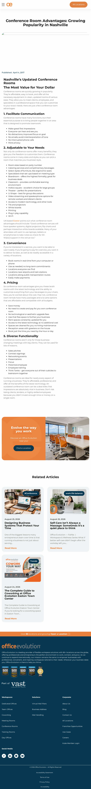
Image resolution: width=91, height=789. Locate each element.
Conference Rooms (10, 726)
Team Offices (7, 709)
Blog (64, 709)
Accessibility (45, 787)
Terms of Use (44, 777)
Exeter (16, 221)
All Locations (78, 4)
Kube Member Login (70, 743)
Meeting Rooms (8, 721)
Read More (11, 548)
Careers (65, 738)
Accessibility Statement (44, 772)
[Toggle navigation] (3, 4)
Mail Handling (38, 715)
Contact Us (67, 715)
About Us (66, 704)
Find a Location (23, 448)
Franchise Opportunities (72, 726)
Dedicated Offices (9, 704)
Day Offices (6, 738)
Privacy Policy (45, 782)
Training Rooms (8, 732)
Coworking (6, 715)
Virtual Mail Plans (39, 704)
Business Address (39, 709)
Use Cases (66, 732)
